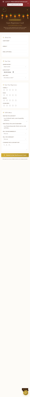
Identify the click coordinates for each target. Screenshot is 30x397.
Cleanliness (6, 103)
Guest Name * (6, 40)
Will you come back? (8, 137)
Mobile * (5, 46)
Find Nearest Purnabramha (16, 4)
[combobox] (15, 66)
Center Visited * (7, 64)
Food (4, 92)
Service (5, 98)
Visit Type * (6, 75)
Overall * (5, 87)
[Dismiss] (28, 3)
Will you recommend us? (9, 131)
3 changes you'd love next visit (11, 142)
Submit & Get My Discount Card (16, 155)
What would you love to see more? (12, 123)
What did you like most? (9, 115)
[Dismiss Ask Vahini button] (23, 390)
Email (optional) (7, 51)
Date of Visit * (6, 70)
